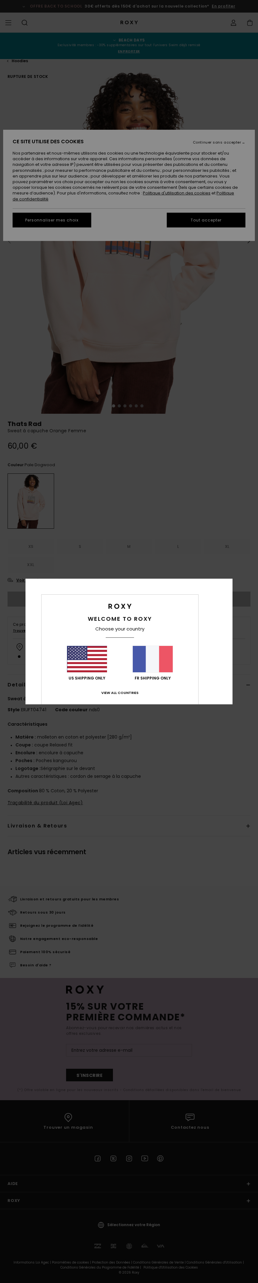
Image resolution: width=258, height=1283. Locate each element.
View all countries (119, 692)
